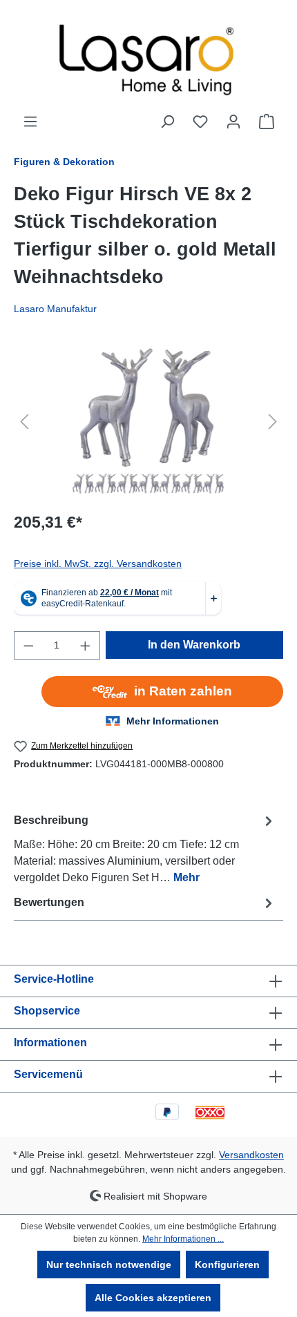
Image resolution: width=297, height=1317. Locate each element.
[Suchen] (167, 121)
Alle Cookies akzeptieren (153, 1297)
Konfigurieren (227, 1264)
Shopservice (47, 1011)
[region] (148, 421)
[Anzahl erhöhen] (85, 645)
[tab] (145, 848)
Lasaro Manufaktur (55, 308)
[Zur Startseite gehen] (148, 57)
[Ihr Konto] (233, 121)
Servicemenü (48, 1074)
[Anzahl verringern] (28, 645)
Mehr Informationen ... (183, 1239)
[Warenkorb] (266, 121)
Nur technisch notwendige (108, 1264)
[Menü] (30, 121)
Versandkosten (251, 1154)
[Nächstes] (272, 421)
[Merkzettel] (200, 121)
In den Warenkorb (194, 645)
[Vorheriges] (24, 421)
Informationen (50, 1042)
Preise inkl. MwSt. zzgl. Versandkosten (98, 563)
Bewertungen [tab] (49, 902)
